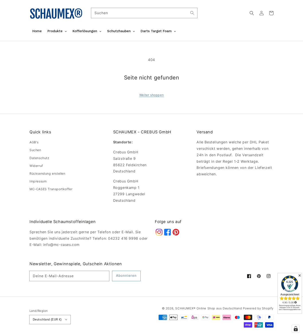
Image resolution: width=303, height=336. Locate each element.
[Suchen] (192, 13)
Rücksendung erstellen (47, 173)
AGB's (34, 142)
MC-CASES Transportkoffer (51, 189)
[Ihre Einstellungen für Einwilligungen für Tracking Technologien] (295, 328)
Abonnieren (126, 275)
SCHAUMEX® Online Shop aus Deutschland (209, 308)
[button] (252, 13)
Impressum (38, 181)
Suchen (35, 150)
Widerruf (36, 166)
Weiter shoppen (151, 95)
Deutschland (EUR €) (47, 319)
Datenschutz (39, 158)
